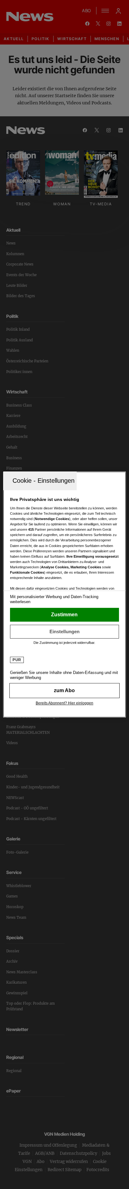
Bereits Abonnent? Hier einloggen (64, 703)
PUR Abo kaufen (64, 690)
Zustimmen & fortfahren (64, 615)
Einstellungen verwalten (64, 632)
